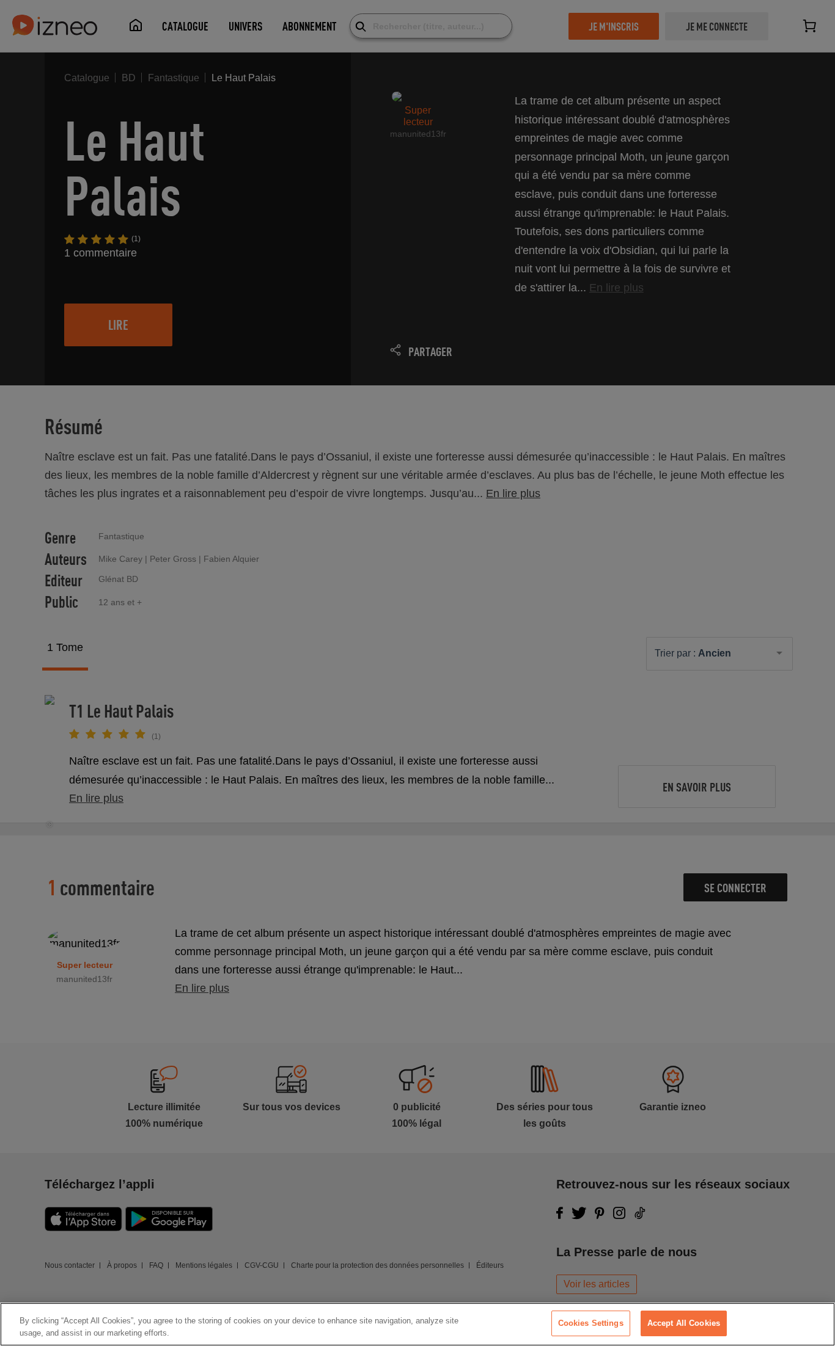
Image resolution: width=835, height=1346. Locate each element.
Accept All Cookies (683, 1323)
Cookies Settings (590, 1323)
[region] (417, 1324)
